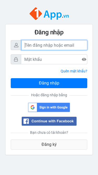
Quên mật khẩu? (74, 71)
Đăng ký (49, 144)
